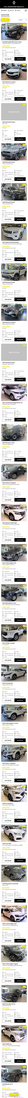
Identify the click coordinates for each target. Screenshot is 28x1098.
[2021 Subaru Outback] (14, 753)
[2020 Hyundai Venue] (14, 993)
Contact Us (20, 59)
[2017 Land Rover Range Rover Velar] (14, 392)
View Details (8, 59)
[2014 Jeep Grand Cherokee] (14, 232)
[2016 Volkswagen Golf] (14, 552)
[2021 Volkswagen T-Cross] (14, 713)
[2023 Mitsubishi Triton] (14, 592)
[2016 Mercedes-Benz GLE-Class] (14, 31)
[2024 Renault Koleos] (14, 111)
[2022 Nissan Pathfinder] (14, 512)
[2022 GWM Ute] (14, 1033)
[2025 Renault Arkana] (14, 312)
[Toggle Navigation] (26, 10)
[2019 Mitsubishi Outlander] (14, 873)
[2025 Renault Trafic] (14, 432)
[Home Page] (14, 2)
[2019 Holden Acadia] (14, 633)
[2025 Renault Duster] (14, 152)
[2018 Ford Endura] (14, 793)
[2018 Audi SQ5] (14, 833)
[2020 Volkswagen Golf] (14, 913)
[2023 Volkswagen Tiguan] (14, 953)
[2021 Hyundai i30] (14, 673)
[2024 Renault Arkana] (14, 71)
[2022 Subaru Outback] (14, 472)
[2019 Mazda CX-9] (14, 1074)
